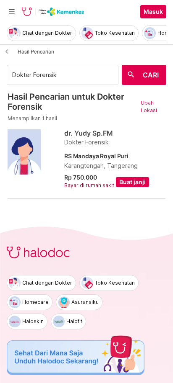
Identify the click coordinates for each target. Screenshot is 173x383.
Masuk (153, 11)
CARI (151, 75)
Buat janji (132, 182)
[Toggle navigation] (12, 12)
